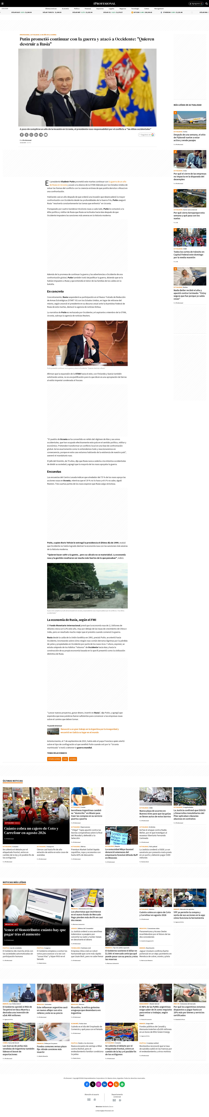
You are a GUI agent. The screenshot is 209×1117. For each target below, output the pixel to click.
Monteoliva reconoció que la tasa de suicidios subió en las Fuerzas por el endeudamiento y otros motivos (155, 1049)
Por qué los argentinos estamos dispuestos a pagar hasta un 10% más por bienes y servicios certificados (189, 1011)
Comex (146, 9)
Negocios (123, 9)
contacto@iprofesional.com (104, 1111)
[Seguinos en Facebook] (87, 1084)
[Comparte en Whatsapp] (31, 135)
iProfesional (25, 35)
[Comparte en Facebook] (22, 135)
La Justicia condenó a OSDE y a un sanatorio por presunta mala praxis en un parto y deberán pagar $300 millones (155, 853)
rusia (65, 759)
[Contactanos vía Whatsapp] (95, 1099)
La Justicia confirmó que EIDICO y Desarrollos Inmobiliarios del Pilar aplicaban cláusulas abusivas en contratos (190, 814)
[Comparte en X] (27, 135)
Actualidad (35, 35)
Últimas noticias (51, 9)
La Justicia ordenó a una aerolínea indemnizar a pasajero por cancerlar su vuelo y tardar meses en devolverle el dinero (86, 935)
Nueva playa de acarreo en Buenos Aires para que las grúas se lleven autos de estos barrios (155, 813)
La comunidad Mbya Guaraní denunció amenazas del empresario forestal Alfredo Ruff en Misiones (121, 853)
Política (76, 9)
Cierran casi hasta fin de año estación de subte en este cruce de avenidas (52, 852)
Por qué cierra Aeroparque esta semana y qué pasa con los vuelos (189, 215)
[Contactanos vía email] (89, 1099)
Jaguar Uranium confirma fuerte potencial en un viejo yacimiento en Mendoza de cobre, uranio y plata (155, 954)
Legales (111, 9)
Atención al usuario (92, 1094)
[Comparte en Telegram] (41, 135)
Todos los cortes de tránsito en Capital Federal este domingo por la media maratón (189, 254)
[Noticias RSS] (116, 1084)
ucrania (73, 759)
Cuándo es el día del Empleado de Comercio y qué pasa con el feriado (87, 1028)
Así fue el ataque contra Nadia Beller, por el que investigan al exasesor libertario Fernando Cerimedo (153, 834)
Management (159, 9)
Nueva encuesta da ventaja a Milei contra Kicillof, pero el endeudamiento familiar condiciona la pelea (87, 1050)
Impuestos (100, 9)
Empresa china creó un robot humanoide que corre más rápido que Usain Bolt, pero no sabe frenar (87, 954)
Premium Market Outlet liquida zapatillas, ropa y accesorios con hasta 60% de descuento (86, 852)
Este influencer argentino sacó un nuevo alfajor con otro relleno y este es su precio (52, 1010)
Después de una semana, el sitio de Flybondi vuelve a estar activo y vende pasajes (190, 137)
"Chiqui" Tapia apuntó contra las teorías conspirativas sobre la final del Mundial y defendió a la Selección (86, 834)
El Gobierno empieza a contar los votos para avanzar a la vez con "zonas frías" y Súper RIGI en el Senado (52, 955)
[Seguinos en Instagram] (98, 1084)
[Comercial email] (114, 1100)
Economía (65, 9)
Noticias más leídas (14, 882)
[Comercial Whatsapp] (120, 1100)
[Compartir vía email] (46, 135)
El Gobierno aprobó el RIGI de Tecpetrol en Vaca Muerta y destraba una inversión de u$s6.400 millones (17, 1011)
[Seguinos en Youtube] (110, 1084)
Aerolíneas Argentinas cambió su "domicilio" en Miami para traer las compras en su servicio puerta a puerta (86, 814)
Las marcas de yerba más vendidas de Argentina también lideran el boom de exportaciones (18, 1050)
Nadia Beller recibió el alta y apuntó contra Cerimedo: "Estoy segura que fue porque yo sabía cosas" (190, 294)
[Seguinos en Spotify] (122, 1084)
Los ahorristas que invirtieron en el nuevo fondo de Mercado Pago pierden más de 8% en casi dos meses (87, 916)
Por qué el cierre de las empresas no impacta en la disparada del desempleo (190, 176)
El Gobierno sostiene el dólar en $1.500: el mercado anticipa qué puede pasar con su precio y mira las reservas (121, 955)
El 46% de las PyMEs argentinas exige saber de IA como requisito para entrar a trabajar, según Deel (155, 1011)
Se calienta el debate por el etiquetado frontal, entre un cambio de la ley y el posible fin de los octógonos (18, 853)
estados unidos (54, 759)
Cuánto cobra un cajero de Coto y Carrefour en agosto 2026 (31, 830)
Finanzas (88, 9)
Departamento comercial (117, 1095)
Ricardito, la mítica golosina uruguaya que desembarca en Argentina (86, 1010)
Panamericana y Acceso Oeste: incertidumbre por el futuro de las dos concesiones (154, 934)
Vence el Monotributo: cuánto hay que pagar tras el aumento (35, 932)
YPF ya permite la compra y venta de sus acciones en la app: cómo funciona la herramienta (189, 915)
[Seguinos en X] (92, 1084)
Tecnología (135, 9)
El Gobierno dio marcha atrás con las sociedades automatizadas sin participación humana (18, 954)
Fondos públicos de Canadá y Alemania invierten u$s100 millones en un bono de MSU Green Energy (155, 1029)
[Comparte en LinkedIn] (36, 135)
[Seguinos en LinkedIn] (104, 1084)
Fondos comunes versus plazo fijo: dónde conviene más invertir (52, 1049)
